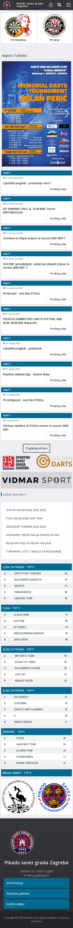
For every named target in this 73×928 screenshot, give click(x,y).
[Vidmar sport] (36, 480)
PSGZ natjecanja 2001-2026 (24, 518)
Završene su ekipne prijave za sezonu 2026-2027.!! (34, 238)
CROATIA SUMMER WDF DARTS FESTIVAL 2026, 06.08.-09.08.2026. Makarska (32, 320)
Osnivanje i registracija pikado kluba (32, 535)
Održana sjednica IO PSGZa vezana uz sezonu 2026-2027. (36, 427)
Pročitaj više (58, 189)
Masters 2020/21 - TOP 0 (17, 773)
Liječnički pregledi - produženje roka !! (27, 183)
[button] (67, 28)
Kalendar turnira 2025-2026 (26, 526)
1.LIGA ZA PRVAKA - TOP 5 (18, 567)
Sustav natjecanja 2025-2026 (26, 510)
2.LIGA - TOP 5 (11, 608)
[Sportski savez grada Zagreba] (18, 462)
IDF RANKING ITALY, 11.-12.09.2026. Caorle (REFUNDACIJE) (29, 210)
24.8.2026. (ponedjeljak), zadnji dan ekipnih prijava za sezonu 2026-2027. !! (36, 265)
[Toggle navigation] (68, 4)
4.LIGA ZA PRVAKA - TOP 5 (18, 690)
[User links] (50, 4)
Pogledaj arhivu (37, 448)
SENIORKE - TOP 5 (14, 732)
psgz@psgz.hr (41, 875)
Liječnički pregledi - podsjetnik (22, 348)
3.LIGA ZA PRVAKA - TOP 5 (18, 649)
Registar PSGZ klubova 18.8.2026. (29, 543)
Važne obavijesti (14, 494)
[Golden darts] (54, 461)
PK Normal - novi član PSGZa (21, 293)
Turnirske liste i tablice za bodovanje (33, 551)
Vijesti (6, 172)
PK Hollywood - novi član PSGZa (23, 400)
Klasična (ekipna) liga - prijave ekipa (26, 374)
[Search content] (59, 4)
